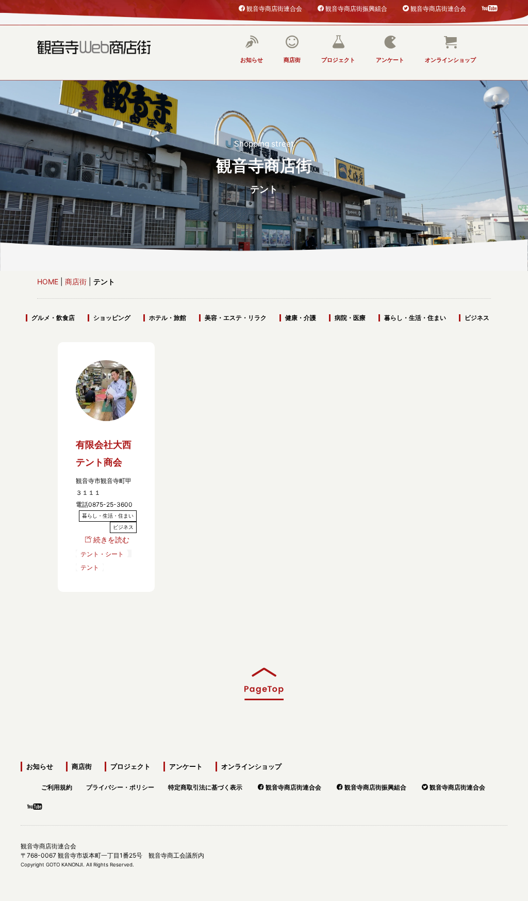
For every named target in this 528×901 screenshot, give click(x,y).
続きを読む (111, 539)
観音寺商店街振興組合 (356, 8)
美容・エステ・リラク (236, 317)
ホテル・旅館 (167, 317)
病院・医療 (350, 317)
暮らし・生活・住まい (415, 317)
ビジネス (477, 317)
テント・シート (102, 553)
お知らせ (251, 59)
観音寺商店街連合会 (274, 8)
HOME (47, 281)
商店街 (292, 59)
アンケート (390, 59)
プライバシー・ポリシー (120, 785)
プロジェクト (338, 59)
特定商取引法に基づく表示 (205, 785)
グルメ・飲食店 (53, 317)
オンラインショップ (450, 59)
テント (89, 567)
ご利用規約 (56, 785)
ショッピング (111, 317)
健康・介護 (300, 317)
